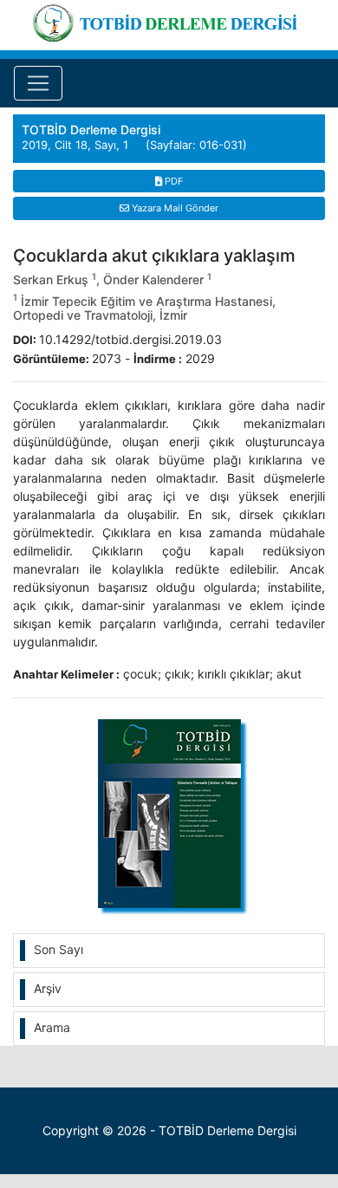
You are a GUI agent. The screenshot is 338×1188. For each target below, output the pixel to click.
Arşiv (48, 988)
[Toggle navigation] (38, 83)
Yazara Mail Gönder (173, 208)
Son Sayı (58, 949)
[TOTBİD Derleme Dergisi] (169, 20)
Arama (52, 1027)
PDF (172, 181)
